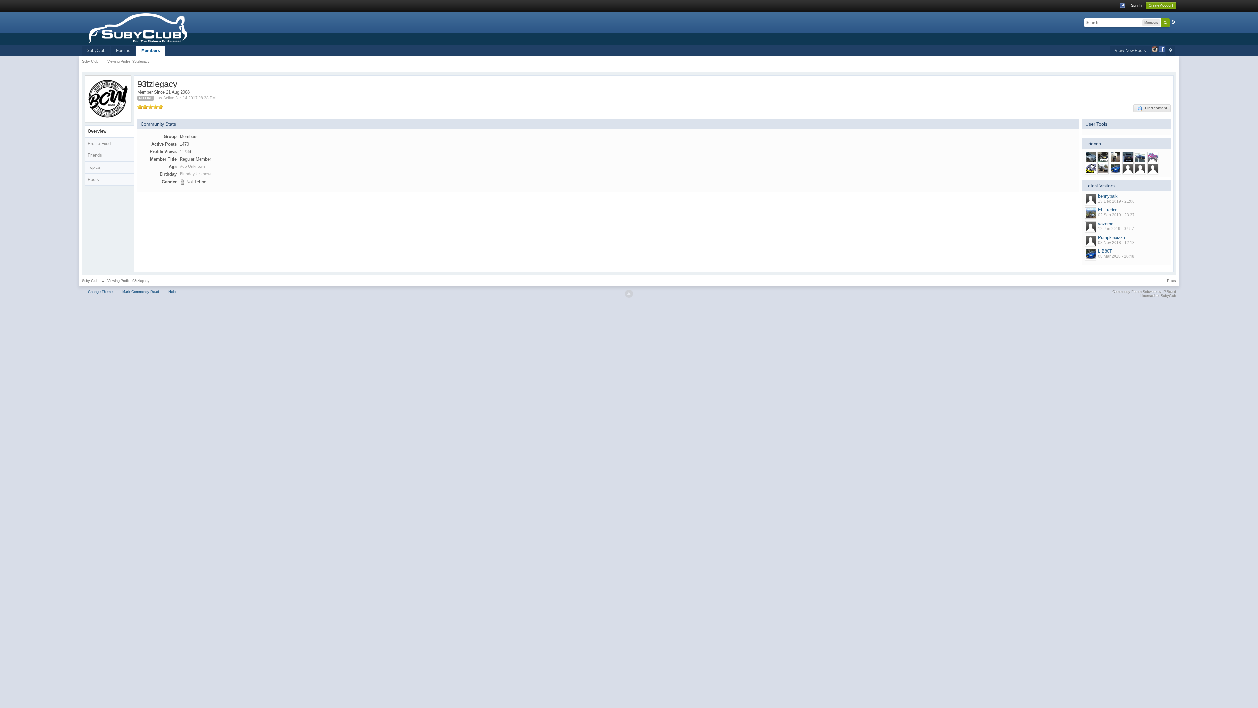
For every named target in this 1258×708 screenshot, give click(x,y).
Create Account (1161, 5)
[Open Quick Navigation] (1170, 51)
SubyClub (96, 50)
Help (172, 292)
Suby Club (90, 281)
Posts (93, 179)
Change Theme (100, 292)
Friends (95, 155)
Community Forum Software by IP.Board (1144, 292)
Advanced (1173, 22)
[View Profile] (1090, 199)
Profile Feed (99, 143)
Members (150, 50)
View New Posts (1130, 50)
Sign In (1136, 5)
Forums (123, 50)
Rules (1171, 281)
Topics (94, 167)
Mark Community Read (140, 292)
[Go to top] (629, 294)
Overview (97, 131)
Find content (1154, 108)
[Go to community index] (158, 27)
